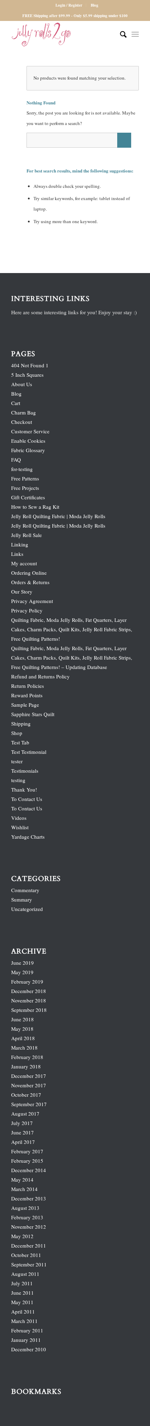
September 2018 (29, 1009)
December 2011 (28, 1245)
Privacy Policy (27, 610)
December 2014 (28, 1170)
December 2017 (28, 1075)
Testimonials (24, 770)
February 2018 (27, 1056)
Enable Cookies (28, 440)
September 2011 (29, 1264)
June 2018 (22, 1019)
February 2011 (27, 1330)
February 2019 (27, 981)
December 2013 (28, 1198)
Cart (15, 402)
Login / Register (68, 5)
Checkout (21, 421)
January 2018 (26, 1066)
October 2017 (26, 1094)
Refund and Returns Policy (40, 676)
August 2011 (25, 1273)
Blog (94, 5)
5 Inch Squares (27, 374)
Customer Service (30, 431)
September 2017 (29, 1104)
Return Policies (27, 685)
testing (18, 780)
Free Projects (25, 487)
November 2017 (28, 1085)
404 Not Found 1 (29, 365)
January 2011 (26, 1339)
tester (17, 761)
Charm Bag (23, 412)
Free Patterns (25, 478)
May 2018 (22, 1028)
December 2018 (28, 990)
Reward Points (27, 695)
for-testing (22, 468)
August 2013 (25, 1207)
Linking (19, 544)
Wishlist (20, 827)
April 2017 (23, 1141)
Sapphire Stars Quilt (32, 714)
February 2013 (27, 1217)
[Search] (120, 35)
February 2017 (27, 1151)
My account (24, 563)
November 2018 (28, 1000)
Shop (16, 732)
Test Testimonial (28, 751)
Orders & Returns (30, 582)
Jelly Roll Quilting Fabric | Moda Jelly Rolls (58, 516)
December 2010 (28, 1349)
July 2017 (22, 1122)
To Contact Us (26, 798)
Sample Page (25, 704)
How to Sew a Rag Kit (35, 506)
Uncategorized (27, 908)
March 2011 (24, 1320)
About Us (21, 384)
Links (17, 553)
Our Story (21, 591)
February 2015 (27, 1160)
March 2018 (24, 1047)
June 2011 (22, 1292)
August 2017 (25, 1113)
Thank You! (24, 789)
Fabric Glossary (28, 450)
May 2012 (22, 1236)
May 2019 (22, 972)
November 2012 (28, 1226)
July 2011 (22, 1283)
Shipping (21, 723)
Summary (21, 899)
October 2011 (26, 1254)
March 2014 (24, 1188)
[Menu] (135, 34)
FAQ (16, 459)
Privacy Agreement (32, 600)
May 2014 (22, 1179)
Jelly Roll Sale (26, 534)
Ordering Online (29, 572)
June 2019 (22, 962)
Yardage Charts (28, 836)
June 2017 (22, 1132)
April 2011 (23, 1311)
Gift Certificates (28, 497)
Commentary (25, 890)
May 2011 (22, 1302)
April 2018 (23, 1038)
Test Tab (20, 742)
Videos (19, 817)
